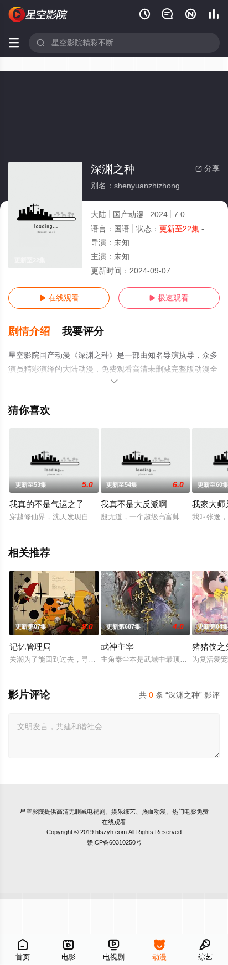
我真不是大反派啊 (134, 504)
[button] (35, 331)
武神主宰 (117, 646)
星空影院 (32, 811)
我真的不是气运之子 (46, 504)
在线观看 (59, 297)
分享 (207, 168)
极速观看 (169, 297)
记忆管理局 (30, 646)
